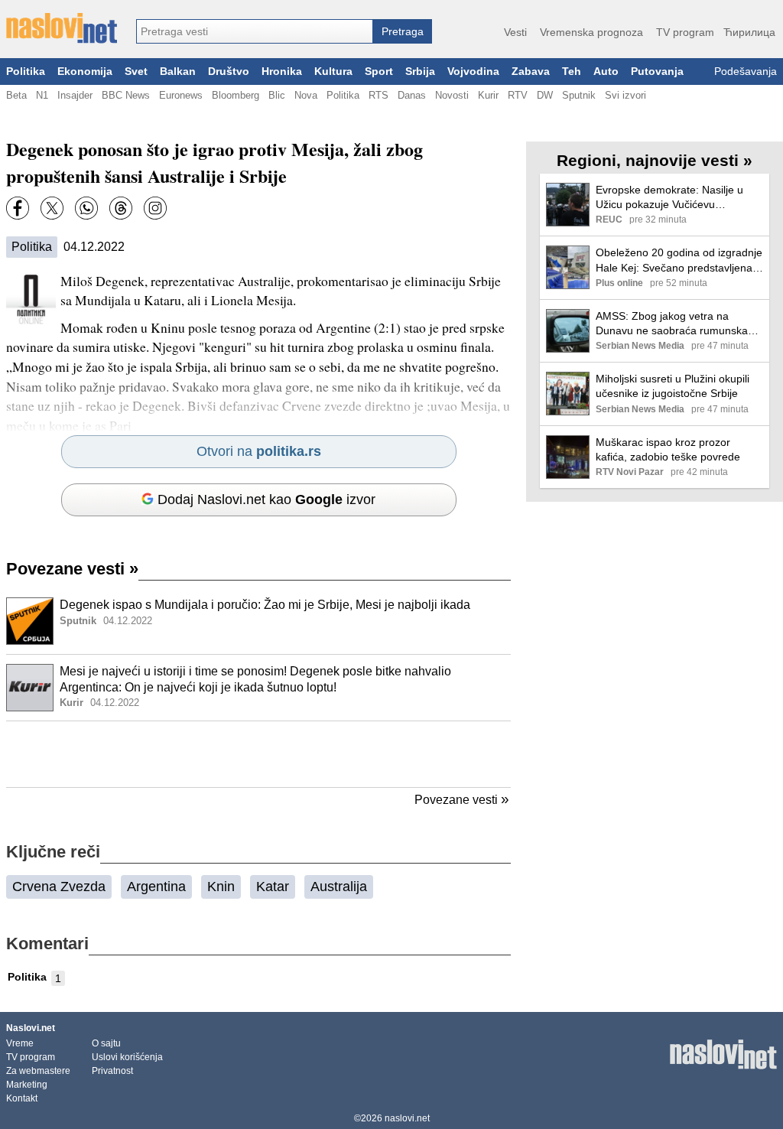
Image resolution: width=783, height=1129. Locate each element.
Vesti (515, 32)
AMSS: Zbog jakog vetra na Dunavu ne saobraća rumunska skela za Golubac (672, 324)
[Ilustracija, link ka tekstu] (30, 622)
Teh (571, 71)
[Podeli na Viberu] (86, 208)
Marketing (26, 1084)
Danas (412, 95)
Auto (606, 71)
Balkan (178, 71)
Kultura (333, 71)
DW (545, 95)
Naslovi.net (30, 1028)
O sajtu (106, 1043)
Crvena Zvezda (59, 886)
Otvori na (259, 451)
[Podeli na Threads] (120, 208)
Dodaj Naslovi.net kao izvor (266, 499)
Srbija (420, 71)
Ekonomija (84, 71)
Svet (136, 71)
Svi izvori (625, 95)
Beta (16, 95)
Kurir (488, 95)
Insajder (75, 95)
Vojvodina (473, 71)
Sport (379, 71)
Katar (272, 886)
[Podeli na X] (52, 208)
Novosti (452, 95)
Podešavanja (745, 71)
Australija (338, 886)
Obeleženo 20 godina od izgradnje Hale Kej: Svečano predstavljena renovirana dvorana (679, 260)
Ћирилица (749, 32)
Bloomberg (235, 95)
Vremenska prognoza (591, 32)
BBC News (126, 95)
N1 (42, 95)
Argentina (156, 886)
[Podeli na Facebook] (17, 208)
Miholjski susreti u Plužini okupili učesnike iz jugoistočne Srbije (672, 386)
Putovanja (657, 71)
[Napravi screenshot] (155, 208)
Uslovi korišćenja (127, 1057)
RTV (518, 95)
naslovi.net (407, 1118)
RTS (378, 95)
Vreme (20, 1043)
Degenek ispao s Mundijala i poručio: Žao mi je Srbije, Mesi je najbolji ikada (265, 604)
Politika (25, 71)
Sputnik (579, 95)
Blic (276, 95)
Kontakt (21, 1098)
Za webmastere (38, 1071)
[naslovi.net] (61, 28)
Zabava (531, 71)
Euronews (181, 95)
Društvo (228, 71)
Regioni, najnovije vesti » (654, 160)
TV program (685, 32)
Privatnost (112, 1071)
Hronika (282, 71)
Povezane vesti (72, 568)
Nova (305, 95)
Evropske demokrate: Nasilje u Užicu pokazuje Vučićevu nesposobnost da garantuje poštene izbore (669, 198)
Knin (221, 886)
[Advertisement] (258, 754)
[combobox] (254, 31)
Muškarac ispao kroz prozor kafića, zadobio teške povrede (668, 449)
